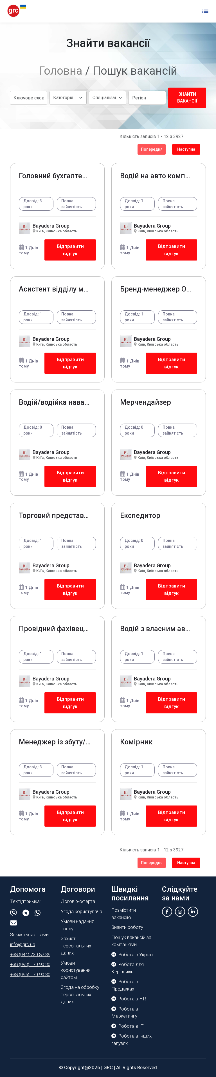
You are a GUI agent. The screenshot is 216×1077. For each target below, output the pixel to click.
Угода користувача (81, 911)
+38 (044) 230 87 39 (30, 954)
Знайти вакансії (187, 98)
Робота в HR (132, 999)
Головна (60, 70)
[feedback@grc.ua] (13, 923)
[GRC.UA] (16, 11)
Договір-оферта (78, 901)
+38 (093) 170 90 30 (30, 964)
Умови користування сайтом (76, 970)
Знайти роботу (127, 927)
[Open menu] (205, 11)
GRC (108, 1067)
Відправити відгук (70, 249)
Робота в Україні (136, 954)
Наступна (186, 149)
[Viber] (13, 913)
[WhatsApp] (37, 913)
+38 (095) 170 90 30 (30, 974)
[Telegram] (25, 913)
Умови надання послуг (77, 924)
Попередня (152, 149)
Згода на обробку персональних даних (80, 994)
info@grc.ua (22, 944)
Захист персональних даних (76, 946)
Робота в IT (131, 1026)
